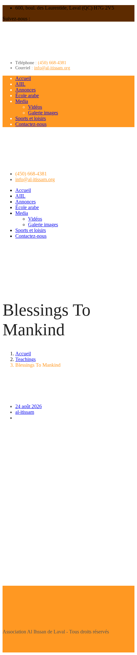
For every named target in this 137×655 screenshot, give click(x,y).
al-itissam (24, 412)
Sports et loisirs (30, 118)
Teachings (25, 359)
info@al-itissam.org (52, 67)
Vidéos (35, 107)
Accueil (23, 78)
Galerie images (43, 112)
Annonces (25, 89)
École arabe (27, 95)
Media (21, 101)
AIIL (20, 84)
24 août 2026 (28, 406)
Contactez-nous (31, 124)
